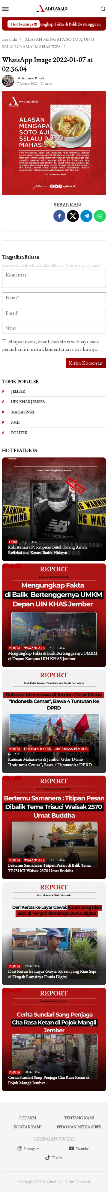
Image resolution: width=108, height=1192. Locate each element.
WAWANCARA (34, 648)
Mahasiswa (23, 412)
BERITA (14, 648)
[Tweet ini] (73, 216)
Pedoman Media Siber (79, 1126)
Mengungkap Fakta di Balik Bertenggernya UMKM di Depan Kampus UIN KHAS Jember (53, 655)
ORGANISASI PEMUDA (71, 749)
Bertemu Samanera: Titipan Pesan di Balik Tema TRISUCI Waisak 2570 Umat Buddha (49, 867)
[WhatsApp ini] (100, 216)
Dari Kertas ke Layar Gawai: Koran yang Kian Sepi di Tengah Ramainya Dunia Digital (52, 974)
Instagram (31, 1148)
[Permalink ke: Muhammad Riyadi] (8, 80)
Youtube (82, 1148)
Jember (18, 391)
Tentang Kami (79, 1117)
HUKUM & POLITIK (37, 749)
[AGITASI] (53, 7)
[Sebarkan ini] (59, 216)
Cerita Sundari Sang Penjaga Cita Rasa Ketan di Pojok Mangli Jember (48, 1080)
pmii (15, 422)
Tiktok (57, 1157)
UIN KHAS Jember (28, 401)
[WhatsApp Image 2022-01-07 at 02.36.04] (54, 143)
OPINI (13, 542)
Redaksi (27, 1117)
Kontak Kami (28, 1126)
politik (19, 432)
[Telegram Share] (86, 216)
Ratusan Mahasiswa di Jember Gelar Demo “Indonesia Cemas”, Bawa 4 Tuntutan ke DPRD (50, 761)
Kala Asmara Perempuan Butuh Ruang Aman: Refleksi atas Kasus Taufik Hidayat (48, 549)
